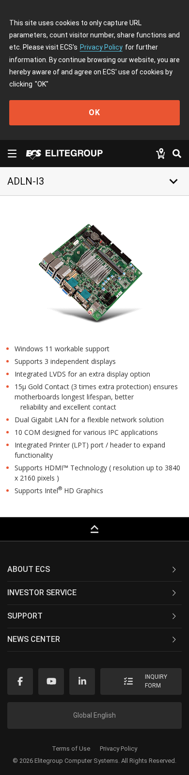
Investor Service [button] (42, 592)
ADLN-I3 (25, 181)
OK (94, 112)
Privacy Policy (101, 47)
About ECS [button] (28, 569)
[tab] (94, 570)
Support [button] (25, 615)
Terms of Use (71, 748)
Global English (94, 715)
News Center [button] (33, 639)
